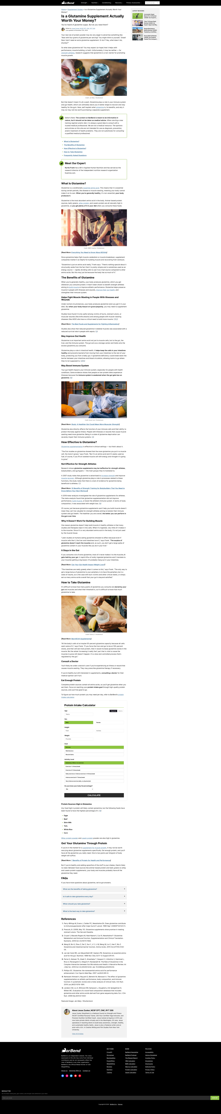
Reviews (109, 1067)
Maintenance (69, 751)
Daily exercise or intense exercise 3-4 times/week (80, 773)
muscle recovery (67, 478)
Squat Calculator (130, 1072)
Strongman (110, 1055)
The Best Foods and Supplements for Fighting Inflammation (95, 324)
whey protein (84, 203)
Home (63, 10)
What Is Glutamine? (71, 141)
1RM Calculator (130, 1061)
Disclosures (149, 1064)
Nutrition (109, 1069)
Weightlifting (111, 1064)
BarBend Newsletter (131, 1052)
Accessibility (149, 1052)
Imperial (113, 711)
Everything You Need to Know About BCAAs (89, 252)
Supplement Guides (75, 10)
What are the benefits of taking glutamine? (80, 889)
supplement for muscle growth (94, 848)
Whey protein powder (69, 838)
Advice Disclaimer (151, 1055)
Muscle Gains (70, 754)
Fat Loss (68, 747)
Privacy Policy (150, 1069)
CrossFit (109, 1052)
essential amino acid (91, 188)
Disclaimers (149, 1061)
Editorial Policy (150, 1067)
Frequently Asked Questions (75, 155)
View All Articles (77, 1034)
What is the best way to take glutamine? (79, 911)
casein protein (87, 838)
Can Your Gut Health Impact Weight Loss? (88, 565)
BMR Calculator (130, 1064)
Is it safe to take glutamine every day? (78, 897)
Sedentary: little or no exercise (75, 763)
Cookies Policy (150, 1058)
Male (67, 722)
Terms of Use (149, 1072)
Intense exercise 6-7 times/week (75, 777)
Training (109, 1072)
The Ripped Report (131, 1058)
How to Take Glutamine (73, 152)
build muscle (74, 287)
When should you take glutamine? (77, 904)
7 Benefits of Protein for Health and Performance (90, 860)
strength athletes (68, 53)
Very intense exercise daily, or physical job (78, 781)
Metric (120, 711)
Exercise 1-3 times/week (73, 766)
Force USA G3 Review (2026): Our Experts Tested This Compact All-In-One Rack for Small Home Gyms (150, 39)
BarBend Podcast (130, 1055)
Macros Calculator (131, 1067)
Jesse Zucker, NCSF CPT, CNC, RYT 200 (83, 28)
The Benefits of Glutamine (74, 145)
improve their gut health (105, 290)
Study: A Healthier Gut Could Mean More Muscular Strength (95, 424)
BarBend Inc (113, 1104)
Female (98, 722)
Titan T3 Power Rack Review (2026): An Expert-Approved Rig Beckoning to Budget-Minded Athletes (150, 25)
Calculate (94, 795)
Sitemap (120, 1104)
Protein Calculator (131, 1069)
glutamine (100, 107)
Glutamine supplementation (72, 447)
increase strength (108, 476)
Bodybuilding (111, 1058)
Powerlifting (111, 1061)
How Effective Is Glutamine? (75, 148)
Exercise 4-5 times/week (73, 770)
